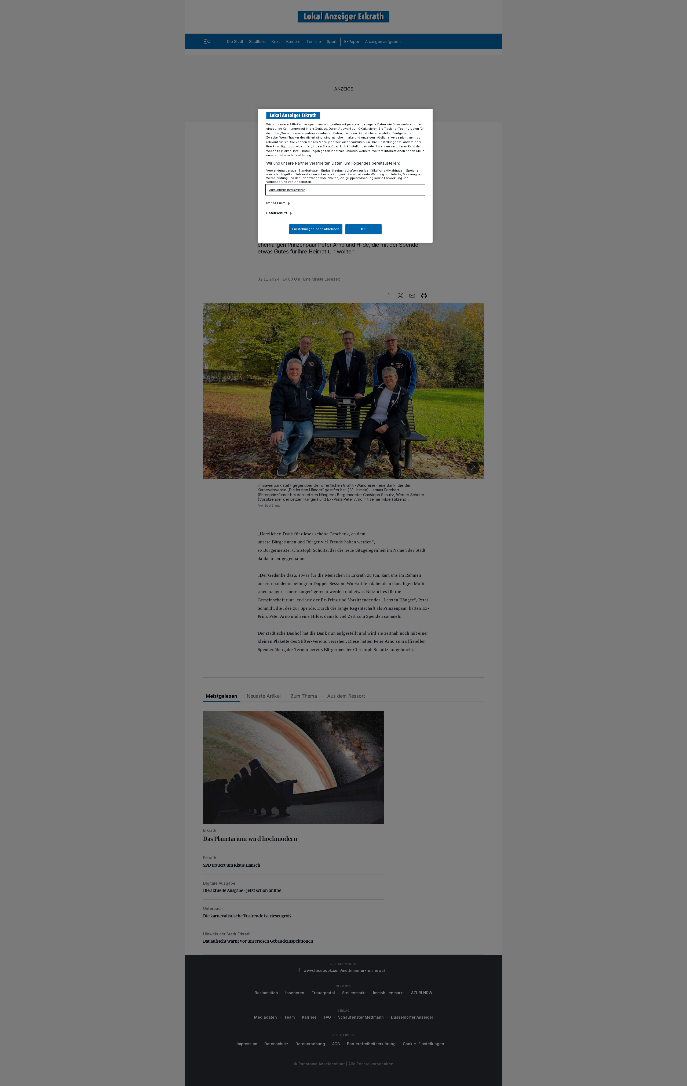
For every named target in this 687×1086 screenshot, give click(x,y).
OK (363, 229)
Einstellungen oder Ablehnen (315, 229)
